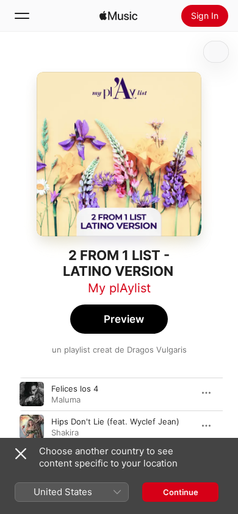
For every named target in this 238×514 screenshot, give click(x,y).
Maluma (66, 399)
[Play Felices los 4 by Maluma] (32, 394)
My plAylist (119, 288)
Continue (180, 492)
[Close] (20, 453)
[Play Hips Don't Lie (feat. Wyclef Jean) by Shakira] (32, 427)
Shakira (65, 432)
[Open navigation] (22, 15)
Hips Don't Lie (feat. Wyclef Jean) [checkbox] (115, 421)
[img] (118, 15)
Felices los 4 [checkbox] (74, 388)
